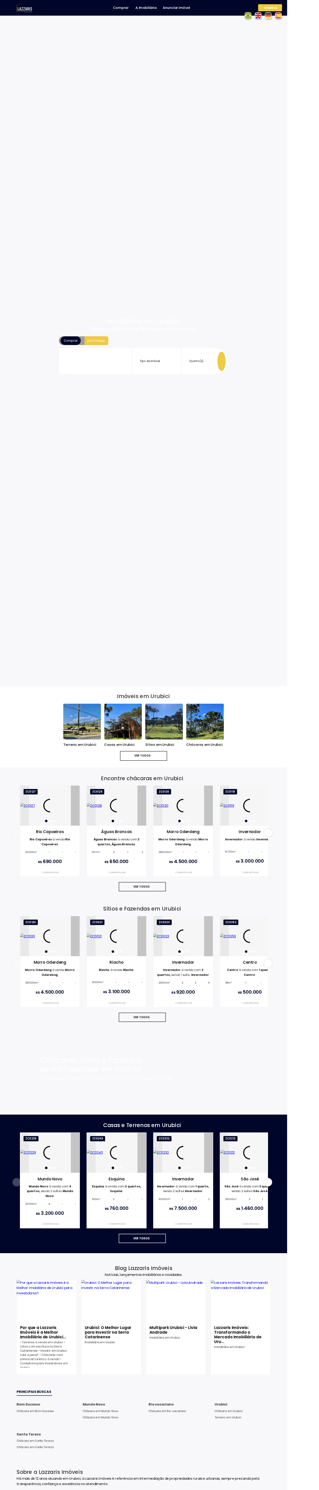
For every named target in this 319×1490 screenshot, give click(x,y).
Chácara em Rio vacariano (167, 1411)
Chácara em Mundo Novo (101, 1411)
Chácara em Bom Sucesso (35, 1411)
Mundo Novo (94, 1404)
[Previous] (24, 806)
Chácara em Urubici (229, 1411)
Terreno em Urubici (228, 1417)
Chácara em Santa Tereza (35, 1441)
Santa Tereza (29, 1434)
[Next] (75, 806)
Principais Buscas (34, 1391)
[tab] (46, 821)
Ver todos (142, 755)
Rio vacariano (161, 1404)
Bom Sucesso (28, 1404)
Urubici (221, 1404)
